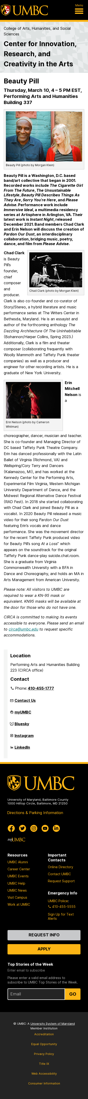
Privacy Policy (44, 1054)
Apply (44, 948)
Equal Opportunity (44, 1044)
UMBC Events (18, 876)
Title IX (44, 1063)
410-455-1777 (41, 688)
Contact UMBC (59, 874)
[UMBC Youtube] (45, 828)
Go (72, 994)
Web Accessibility (44, 1073)
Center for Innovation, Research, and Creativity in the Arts (40, 54)
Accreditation (44, 1034)
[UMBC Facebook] (11, 828)
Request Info (44, 934)
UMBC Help (16, 883)
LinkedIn (22, 749)
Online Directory (60, 867)
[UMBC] (24, 10)
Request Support (61, 881)
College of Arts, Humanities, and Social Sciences (37, 31)
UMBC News (17, 890)
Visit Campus (17, 897)
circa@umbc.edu (23, 629)
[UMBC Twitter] (22, 828)
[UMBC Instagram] (34, 828)
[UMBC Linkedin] (56, 828)
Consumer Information (44, 1083)
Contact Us (25, 700)
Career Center (19, 869)
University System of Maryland (53, 1023)
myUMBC (23, 714)
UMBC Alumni (18, 862)
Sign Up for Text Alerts (61, 916)
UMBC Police (58, 901)
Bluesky (22, 725)
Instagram (24, 737)
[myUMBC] (16, 839)
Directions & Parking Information (35, 812)
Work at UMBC (19, 904)
